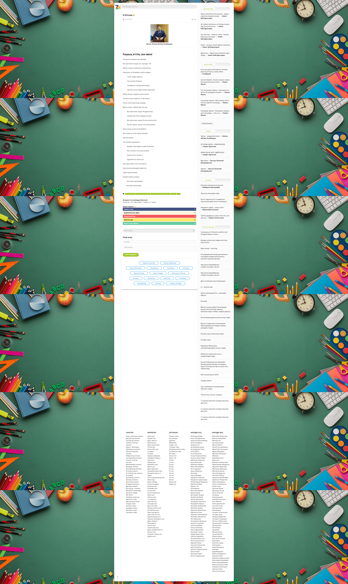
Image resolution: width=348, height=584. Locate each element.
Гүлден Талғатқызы (216, 218)
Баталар (135, 278)
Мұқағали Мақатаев (219, 467)
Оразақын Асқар (218, 491)
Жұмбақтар (154, 268)
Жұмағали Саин (196, 512)
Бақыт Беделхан (196, 471)
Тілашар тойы (174, 447)
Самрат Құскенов (209, 146)
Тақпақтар (170, 268)
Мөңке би (215, 460)
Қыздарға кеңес (131, 508)
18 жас (171, 460)
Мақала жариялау (170, 263)
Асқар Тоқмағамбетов (198, 456)
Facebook (126, 202)
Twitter (153, 202)
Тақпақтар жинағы (132, 441)
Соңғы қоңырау (153, 484)
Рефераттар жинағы (133, 456)
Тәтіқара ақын (217, 515)
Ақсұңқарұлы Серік (197, 449)
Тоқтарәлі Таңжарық (219, 519)
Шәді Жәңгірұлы (218, 547)
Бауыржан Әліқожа (197, 478)
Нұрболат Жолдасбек (219, 480)
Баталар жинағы (132, 480)
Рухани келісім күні (154, 508)
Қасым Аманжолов (197, 541)
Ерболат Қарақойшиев (199, 549)
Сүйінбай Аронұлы (219, 499)
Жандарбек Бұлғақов (198, 501)
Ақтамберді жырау (197, 447)
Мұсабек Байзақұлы (219, 454)
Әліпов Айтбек (130, 194)
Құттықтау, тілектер (178, 273)
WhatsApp (138, 202)
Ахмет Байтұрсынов (198, 438)
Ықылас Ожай (217, 569)
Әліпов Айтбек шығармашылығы (160, 194)
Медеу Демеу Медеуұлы (220, 464)
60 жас (171, 473)
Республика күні (153, 510)
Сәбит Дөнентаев (218, 504)
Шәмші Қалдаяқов (219, 554)
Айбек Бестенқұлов (197, 460)
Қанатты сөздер (131, 493)
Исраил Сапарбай (197, 523)
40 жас (171, 467)
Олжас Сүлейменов (219, 484)
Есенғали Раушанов (198, 545)
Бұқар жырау (195, 493)
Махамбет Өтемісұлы (219, 436)
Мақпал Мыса (217, 445)
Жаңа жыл (151, 436)
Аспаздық (129, 475)
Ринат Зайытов (217, 493)
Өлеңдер (129, 15)
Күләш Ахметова (197, 528)
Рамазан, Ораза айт (155, 534)
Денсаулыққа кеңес (133, 501)
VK (132, 202)
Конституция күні (154, 493)
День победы (152, 482)
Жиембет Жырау (197, 508)
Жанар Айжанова (197, 499)
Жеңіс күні (151, 480)
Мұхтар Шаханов (218, 471)
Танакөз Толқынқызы (219, 512)
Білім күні (151, 495)
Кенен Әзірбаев (196, 525)
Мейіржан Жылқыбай (211, 187)
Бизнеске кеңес (131, 499)
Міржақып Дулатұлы (219, 469)
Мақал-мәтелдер (135, 268)
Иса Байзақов (196, 519)
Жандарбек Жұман (197, 504)
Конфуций (207, 74)
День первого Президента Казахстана (153, 523)
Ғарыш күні (152, 462)
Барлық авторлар (149, 263)
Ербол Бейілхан (196, 547)
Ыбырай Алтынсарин (219, 567)
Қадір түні (172, 484)
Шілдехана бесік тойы (177, 449)
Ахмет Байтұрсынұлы (211, 47)
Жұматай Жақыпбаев (198, 510)
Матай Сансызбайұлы (220, 447)
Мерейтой (172, 443)
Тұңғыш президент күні (156, 519)
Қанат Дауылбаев (197, 530)
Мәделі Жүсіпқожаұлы (220, 449)
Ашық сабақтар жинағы (134, 436)
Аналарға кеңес (131, 512)
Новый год (151, 438)
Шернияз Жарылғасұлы (220, 558)
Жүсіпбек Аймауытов (198, 517)
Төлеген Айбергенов (219, 521)
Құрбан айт (152, 536)
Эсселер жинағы (132, 471)
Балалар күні (152, 486)
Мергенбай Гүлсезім (210, 210)
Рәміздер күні (152, 488)
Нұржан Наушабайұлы (220, 478)
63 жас (171, 475)
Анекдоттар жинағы (135, 473)
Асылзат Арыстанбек (198, 458)
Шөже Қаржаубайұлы (220, 562)
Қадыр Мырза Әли (197, 534)
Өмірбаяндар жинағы (133, 464)
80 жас (171, 480)
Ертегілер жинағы (132, 482)
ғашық (173, 194)
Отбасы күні (152, 497)
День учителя (152, 506)
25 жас (171, 462)
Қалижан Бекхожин (198, 538)
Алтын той (172, 456)
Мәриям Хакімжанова (220, 462)
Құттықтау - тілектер (133, 488)
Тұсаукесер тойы (175, 451)
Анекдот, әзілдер (175, 283)
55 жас (171, 471)
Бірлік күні (151, 467)
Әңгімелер (151, 278)
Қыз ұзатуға (173, 438)
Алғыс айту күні (153, 449)
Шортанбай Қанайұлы (220, 560)
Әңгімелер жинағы (132, 478)
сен (178, 194)
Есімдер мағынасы (132, 484)
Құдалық (172, 441)
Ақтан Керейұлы (196, 443)
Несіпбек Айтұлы (218, 475)
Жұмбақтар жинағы (133, 449)
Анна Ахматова (196, 462)
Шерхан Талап (217, 556)
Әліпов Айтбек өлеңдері (142, 194)
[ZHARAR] (117, 6)
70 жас (171, 478)
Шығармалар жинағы (133, 469)
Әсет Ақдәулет (196, 469)
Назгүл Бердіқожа (218, 473)
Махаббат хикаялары (133, 491)
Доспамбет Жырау (197, 495)
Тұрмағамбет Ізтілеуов (220, 523)
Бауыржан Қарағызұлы (199, 480)
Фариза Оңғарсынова (220, 565)
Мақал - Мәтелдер (132, 447)
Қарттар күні (152, 501)
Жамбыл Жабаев (197, 497)
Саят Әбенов (216, 501)
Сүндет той (173, 445)
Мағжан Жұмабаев (219, 438)
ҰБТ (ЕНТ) (129, 495)
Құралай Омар (196, 543)
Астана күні (152, 491)
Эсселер (158, 283)
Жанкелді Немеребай (198, 506)
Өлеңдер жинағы (132, 467)
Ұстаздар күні (152, 504)
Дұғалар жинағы (132, 486)
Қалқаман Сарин (197, 532)
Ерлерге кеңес (131, 506)
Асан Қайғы (195, 451)
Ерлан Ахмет (195, 552)
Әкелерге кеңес (131, 510)
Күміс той (172, 458)
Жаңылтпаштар (139, 273)
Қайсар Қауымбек (197, 536)
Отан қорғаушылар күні (156, 478)
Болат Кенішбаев (197, 491)
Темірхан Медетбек (219, 517)
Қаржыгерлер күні (154, 517)
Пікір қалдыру (131, 255)
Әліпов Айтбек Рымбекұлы (162, 44)
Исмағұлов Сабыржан (198, 521)
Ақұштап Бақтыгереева (199, 441)
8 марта (150, 454)
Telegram (146, 202)
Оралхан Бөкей (217, 488)
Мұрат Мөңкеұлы (218, 451)
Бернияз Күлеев (196, 484)
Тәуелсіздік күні (153, 528)
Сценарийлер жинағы (134, 458)
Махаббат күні (153, 464)
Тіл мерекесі (152, 499)
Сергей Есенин (217, 506)
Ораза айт (172, 482)
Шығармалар (141, 283)
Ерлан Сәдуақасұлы (198, 556)
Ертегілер (167, 278)
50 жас (171, 469)
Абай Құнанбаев (197, 436)
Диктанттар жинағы (133, 438)
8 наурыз (151, 451)
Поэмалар (182, 278)
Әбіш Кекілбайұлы (197, 467)
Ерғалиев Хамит (196, 554)
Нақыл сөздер (158, 273)
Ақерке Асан (195, 445)
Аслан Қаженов (196, 454)
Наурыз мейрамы (154, 456)
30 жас (171, 464)
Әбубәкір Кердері (197, 464)
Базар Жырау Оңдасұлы (199, 482)
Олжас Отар (216, 486)
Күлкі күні (151, 460)
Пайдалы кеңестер (132, 497)
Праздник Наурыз (154, 458)
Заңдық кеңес (131, 504)
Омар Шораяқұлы (218, 482)
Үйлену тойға (174, 436)
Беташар (172, 454)
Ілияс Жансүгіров (218, 571)
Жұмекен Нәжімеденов (199, 515)
